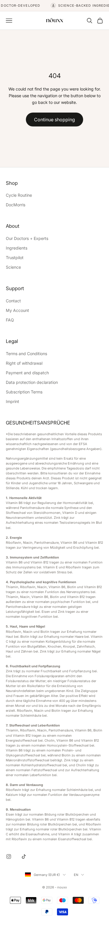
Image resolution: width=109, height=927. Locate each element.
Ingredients (16, 247)
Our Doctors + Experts (27, 238)
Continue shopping (54, 119)
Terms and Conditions (26, 353)
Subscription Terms (24, 391)
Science (13, 267)
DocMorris (15, 204)
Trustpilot (15, 257)
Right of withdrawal (24, 363)
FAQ (10, 319)
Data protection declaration (32, 382)
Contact (13, 300)
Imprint (12, 401)
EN (76, 875)
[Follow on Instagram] (9, 856)
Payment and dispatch (27, 372)
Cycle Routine (19, 195)
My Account (17, 310)
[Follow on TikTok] (24, 856)
